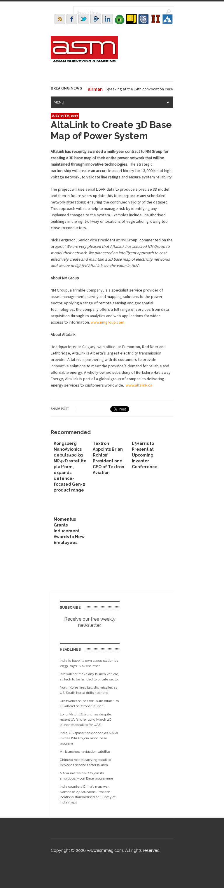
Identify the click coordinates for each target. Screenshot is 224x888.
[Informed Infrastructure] (155, 19)
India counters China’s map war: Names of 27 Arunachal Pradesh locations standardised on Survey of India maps (88, 794)
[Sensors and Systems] (143, 19)
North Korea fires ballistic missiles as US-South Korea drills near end (88, 690)
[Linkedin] (107, 19)
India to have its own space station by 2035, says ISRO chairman (89, 663)
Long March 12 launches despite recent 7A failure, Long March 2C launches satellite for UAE (85, 719)
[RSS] (60, 19)
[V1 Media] (119, 19)
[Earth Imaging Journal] (131, 19)
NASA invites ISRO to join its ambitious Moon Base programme (86, 775)
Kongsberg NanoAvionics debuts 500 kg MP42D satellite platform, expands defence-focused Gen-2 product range (70, 466)
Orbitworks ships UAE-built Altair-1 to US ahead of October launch (89, 703)
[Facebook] (71, 19)
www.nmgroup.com (107, 322)
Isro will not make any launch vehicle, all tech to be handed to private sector (89, 676)
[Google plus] (95, 19)
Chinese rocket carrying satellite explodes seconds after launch (85, 762)
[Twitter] (83, 19)
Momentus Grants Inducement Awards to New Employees (69, 531)
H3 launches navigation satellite (85, 752)
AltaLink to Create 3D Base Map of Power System (111, 130)
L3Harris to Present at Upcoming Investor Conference (145, 455)
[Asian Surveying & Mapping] (84, 61)
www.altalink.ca (139, 385)
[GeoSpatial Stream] (167, 19)
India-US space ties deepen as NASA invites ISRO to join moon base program (89, 738)
